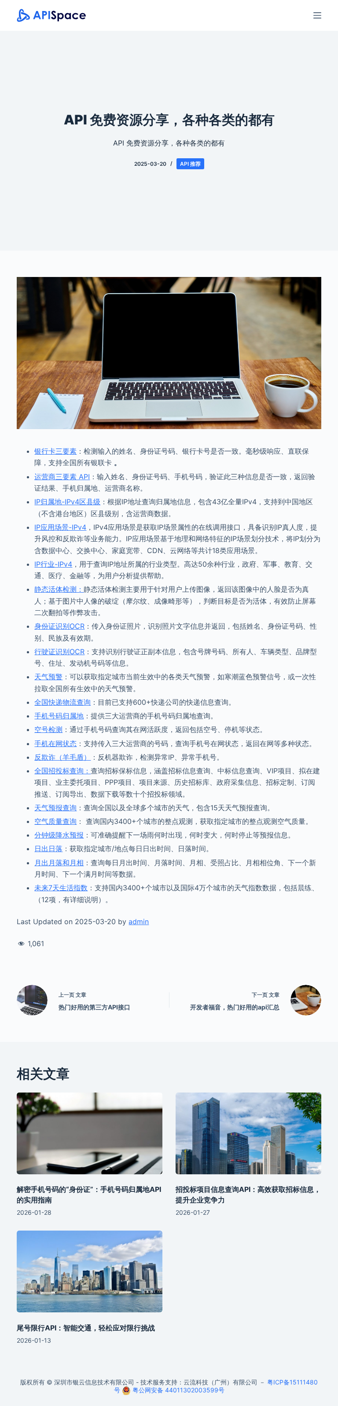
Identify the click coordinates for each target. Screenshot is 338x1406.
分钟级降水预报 (59, 834)
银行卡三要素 (55, 451)
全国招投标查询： (62, 770)
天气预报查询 (55, 807)
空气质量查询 (55, 821)
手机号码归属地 (59, 715)
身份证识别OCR (59, 626)
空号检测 (48, 729)
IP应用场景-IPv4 (60, 527)
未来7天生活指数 (61, 887)
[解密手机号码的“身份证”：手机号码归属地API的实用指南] (89, 1133)
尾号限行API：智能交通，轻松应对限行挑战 (86, 1327)
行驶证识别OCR (59, 651)
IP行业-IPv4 (53, 564)
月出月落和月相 (59, 862)
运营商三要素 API (62, 476)
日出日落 (48, 848)
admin (139, 921)
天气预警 (48, 676)
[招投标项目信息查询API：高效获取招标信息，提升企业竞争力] (248, 1133)
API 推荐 (190, 163)
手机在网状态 (55, 743)
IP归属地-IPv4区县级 (67, 501)
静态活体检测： (59, 589)
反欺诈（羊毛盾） (62, 757)
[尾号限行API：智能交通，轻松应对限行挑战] (89, 1271)
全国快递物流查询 (62, 702)
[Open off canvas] (317, 15)
